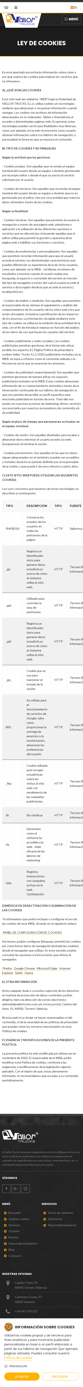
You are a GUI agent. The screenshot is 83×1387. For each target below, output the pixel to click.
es (75, 7)
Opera (28, 973)
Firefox (7, 968)
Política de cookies (18, 1358)
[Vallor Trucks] (21, 20)
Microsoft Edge (47, 968)
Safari (19, 973)
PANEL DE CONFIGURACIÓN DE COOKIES (32, 932)
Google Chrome (24, 968)
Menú (73, 19)
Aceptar (22, 1376)
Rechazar (60, 1376)
